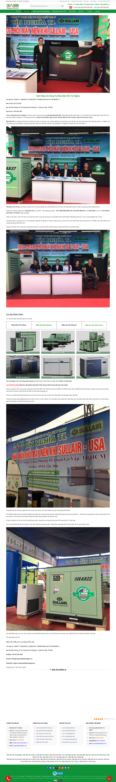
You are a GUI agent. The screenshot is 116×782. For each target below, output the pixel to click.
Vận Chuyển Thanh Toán (104, 1)
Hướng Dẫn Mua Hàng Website (44, 730)
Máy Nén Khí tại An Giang (14, 759)
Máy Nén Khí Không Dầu (99, 755)
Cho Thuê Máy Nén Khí (69, 733)
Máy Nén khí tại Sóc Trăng (70, 761)
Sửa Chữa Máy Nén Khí (69, 728)
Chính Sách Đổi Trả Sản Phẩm (44, 739)
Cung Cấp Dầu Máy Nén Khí (70, 739)
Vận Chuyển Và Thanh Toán (43, 733)
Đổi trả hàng (93, 1)
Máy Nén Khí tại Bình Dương (31, 759)
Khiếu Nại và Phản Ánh (42, 742)
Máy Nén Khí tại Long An (64, 759)
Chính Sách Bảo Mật (64, 1)
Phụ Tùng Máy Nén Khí (69, 736)
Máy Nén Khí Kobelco (29, 755)
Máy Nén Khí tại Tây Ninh (79, 759)
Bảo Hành (86, 1)
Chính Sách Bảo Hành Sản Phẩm (44, 736)
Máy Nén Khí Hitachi (43, 755)
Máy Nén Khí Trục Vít (49, 757)
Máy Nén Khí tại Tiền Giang (87, 761)
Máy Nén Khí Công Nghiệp (14, 755)
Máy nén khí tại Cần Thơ (54, 761)
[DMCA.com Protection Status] (58, 780)
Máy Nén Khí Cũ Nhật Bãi (76, 757)
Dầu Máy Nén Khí (61, 757)
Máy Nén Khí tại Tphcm (39, 761)
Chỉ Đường (21, 737)
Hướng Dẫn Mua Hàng (76, 1)
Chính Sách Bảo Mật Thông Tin (44, 728)
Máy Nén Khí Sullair (55, 755)
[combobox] (47, 6)
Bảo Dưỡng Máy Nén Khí (69, 730)
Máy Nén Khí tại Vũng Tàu (95, 759)
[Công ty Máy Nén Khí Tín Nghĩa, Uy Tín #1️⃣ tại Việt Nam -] (16, 6)
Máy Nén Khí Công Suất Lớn (70, 742)
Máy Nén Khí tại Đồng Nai (48, 759)
